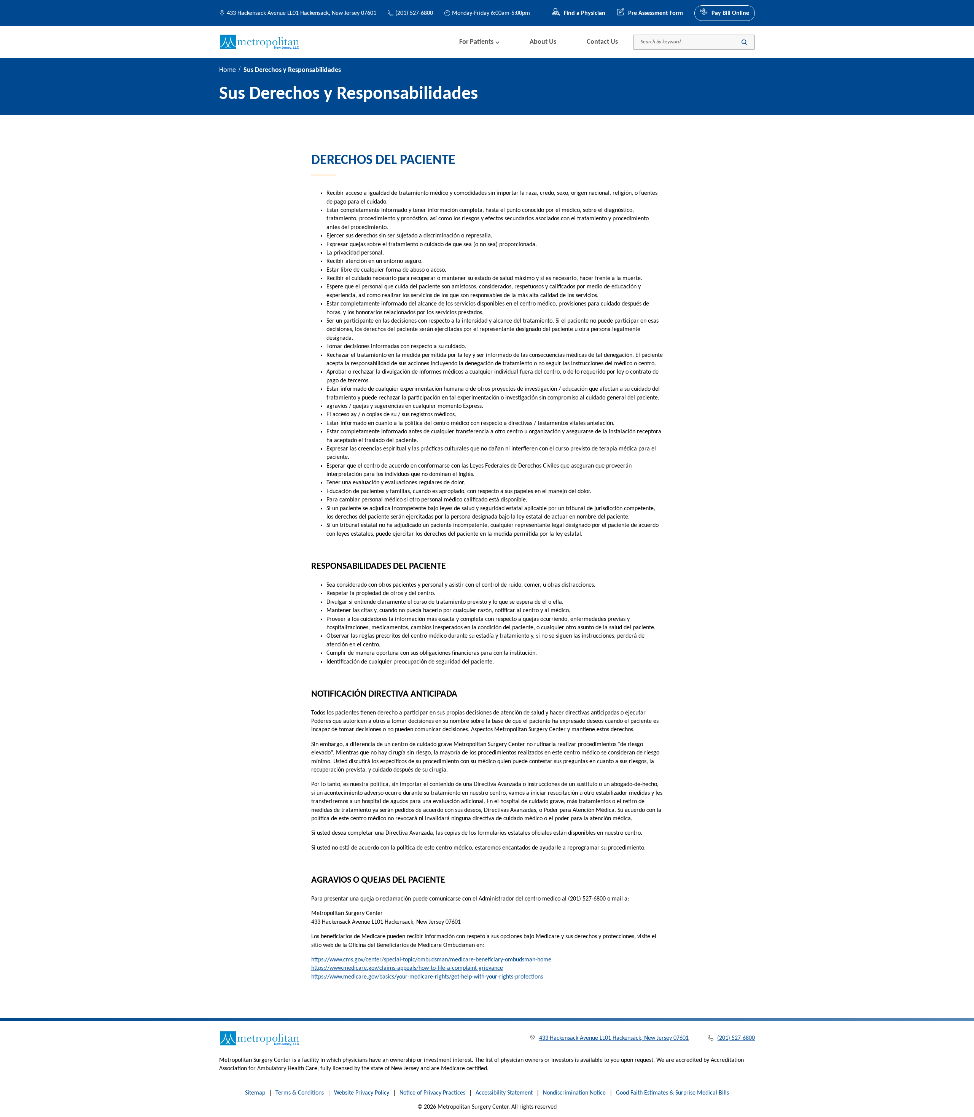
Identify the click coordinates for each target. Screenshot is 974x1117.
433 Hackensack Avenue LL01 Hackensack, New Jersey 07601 (301, 13)
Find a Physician (584, 13)
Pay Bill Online (730, 13)
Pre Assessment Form (655, 13)
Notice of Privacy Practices (432, 1093)
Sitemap (255, 1093)
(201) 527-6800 (414, 13)
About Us (543, 42)
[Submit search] (744, 42)
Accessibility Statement (504, 1093)
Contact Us (602, 42)
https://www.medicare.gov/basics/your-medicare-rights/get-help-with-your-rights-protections (427, 977)
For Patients (476, 42)
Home (227, 70)
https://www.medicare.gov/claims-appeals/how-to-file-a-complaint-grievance (407, 968)
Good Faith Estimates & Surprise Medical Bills (672, 1093)
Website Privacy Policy (361, 1093)
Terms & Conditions (299, 1093)
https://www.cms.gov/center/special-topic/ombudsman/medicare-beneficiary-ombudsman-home (431, 960)
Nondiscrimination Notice (574, 1093)
